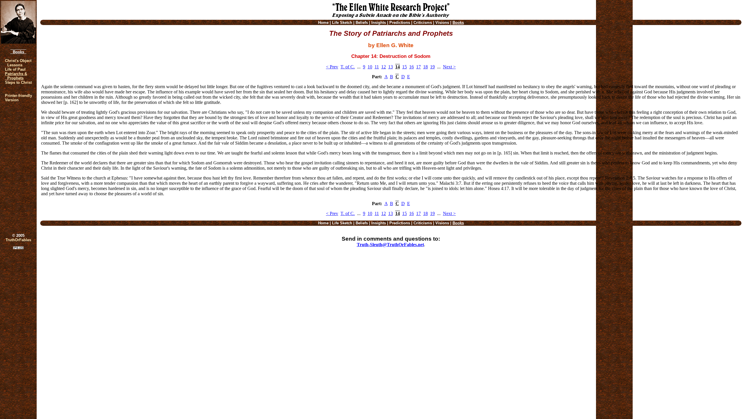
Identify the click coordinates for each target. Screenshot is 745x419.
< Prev (332, 66)
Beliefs (362, 22)
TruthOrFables (18, 240)
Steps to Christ (18, 82)
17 (418, 66)
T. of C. (347, 66)
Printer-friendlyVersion (18, 97)
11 (377, 66)
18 (425, 66)
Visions (442, 22)
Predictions (399, 22)
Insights (378, 22)
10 (370, 66)
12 (383, 66)
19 (432, 66)
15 (404, 66)
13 (390, 66)
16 (411, 66)
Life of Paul (15, 69)
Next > (449, 66)
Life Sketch (342, 22)
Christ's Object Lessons (18, 62)
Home (323, 22)
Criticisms (423, 22)
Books (18, 52)
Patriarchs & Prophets (16, 76)
